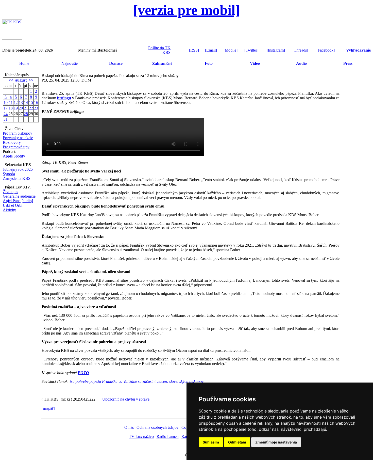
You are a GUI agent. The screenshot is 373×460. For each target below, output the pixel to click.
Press (347, 63)
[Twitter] (251, 50)
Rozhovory (12, 142)
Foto (209, 63)
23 (36, 108)
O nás (129, 427)
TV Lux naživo (141, 436)
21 (26, 108)
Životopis (10, 191)
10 (6, 102)
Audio (301, 63)
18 (11, 108)
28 (26, 114)
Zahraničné (162, 63)
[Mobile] (231, 50)
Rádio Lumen (168, 436)
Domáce (116, 63)
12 (16, 102)
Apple (8, 156)
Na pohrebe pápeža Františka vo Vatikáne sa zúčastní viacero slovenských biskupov (137, 381)
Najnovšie (69, 63)
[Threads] (300, 50)
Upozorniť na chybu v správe (125, 399)
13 (21, 102)
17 (6, 108)
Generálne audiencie (19, 196)
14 (26, 102)
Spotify (19, 156)
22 (31, 108)
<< (11, 80)
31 (6, 119)
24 (6, 114)
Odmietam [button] (237, 442)
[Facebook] (325, 50)
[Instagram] (276, 50)
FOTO (83, 373)
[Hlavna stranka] (12, 38)
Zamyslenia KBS (16, 178)
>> (31, 80)
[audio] (27, 201)
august (21, 80)
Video (255, 63)
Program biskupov (17, 133)
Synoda (9, 174)
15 (31, 102)
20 (21, 108)
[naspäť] (48, 408)
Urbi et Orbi (12, 205)
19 (16, 108)
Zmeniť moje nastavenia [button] (276, 442)
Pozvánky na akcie (18, 138)
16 (36, 102)
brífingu (64, 98)
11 (11, 102)
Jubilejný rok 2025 (18, 169)
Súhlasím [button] (211, 442)
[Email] (211, 50)
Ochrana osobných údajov (158, 427)
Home (24, 63)
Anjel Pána (12, 201)
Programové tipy (16, 147)
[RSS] (194, 50)
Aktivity (9, 210)
